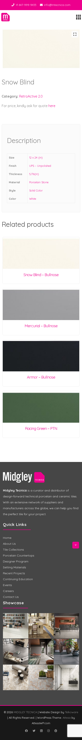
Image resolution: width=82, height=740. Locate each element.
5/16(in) (34, 174)
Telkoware (71, 712)
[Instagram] (48, 730)
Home (7, 538)
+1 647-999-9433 (26, 5)
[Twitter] (34, 730)
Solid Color (36, 190)
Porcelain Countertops (18, 555)
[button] (74, 34)
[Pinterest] (55, 730)
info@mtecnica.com (57, 5)
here (51, 106)
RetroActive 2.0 (31, 96)
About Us (9, 544)
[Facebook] (26, 730)
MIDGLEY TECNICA (25, 712)
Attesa (67, 717)
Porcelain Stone (39, 182)
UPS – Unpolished (40, 165)
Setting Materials (14, 567)
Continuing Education (18, 579)
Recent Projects (14, 573)
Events (7, 585)
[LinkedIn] (41, 730)
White (32, 198)
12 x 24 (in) (36, 157)
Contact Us (11, 597)
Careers (8, 591)
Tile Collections (13, 549)
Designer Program (15, 561)
